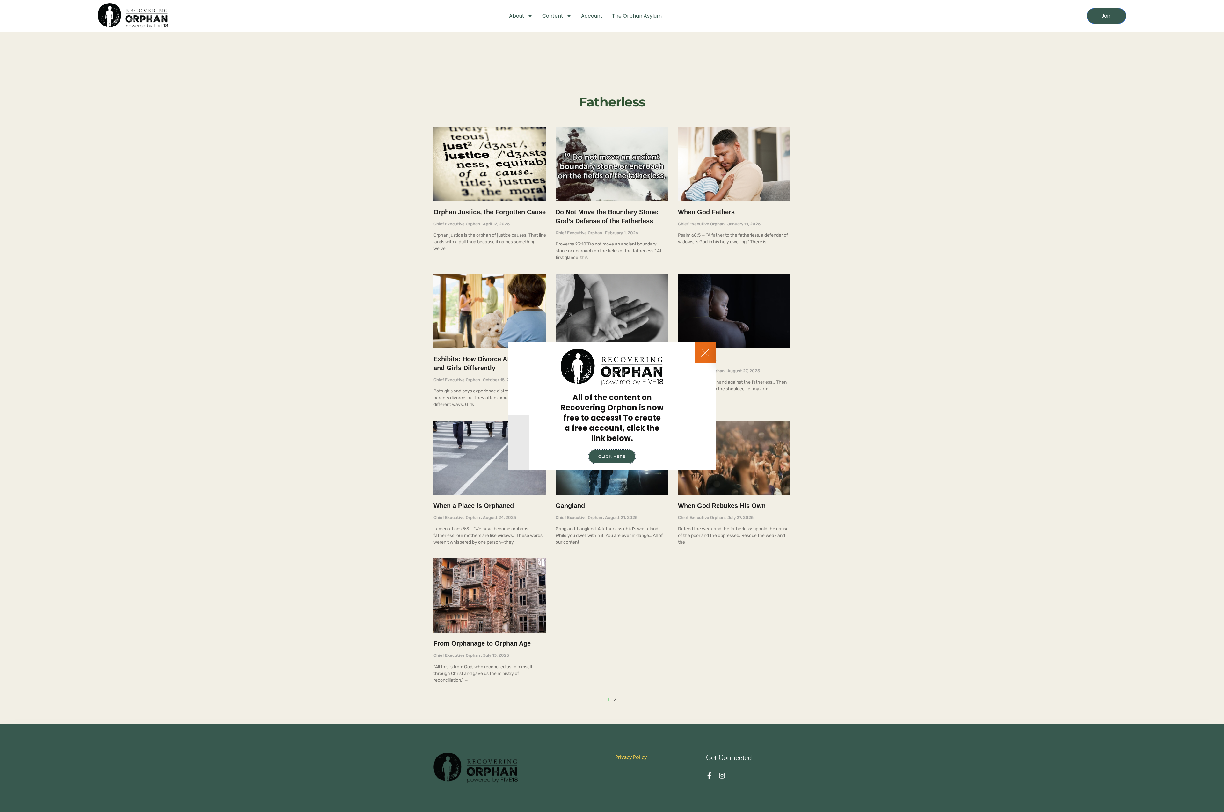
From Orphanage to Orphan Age (482, 643)
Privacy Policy (631, 757)
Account (591, 15)
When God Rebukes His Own (722, 505)
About (516, 15)
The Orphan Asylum (637, 15)
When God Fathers (706, 212)
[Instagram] (722, 775)
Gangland (570, 505)
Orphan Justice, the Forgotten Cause (489, 212)
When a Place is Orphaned (473, 505)
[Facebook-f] (709, 775)
